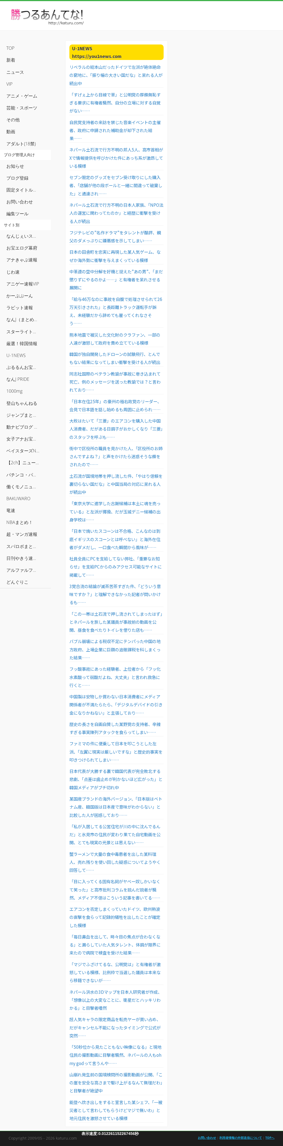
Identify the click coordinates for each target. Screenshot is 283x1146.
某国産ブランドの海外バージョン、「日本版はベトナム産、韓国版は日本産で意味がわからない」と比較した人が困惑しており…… (115, 807)
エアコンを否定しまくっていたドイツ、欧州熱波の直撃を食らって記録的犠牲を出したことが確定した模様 (114, 917)
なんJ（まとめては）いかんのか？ (28, 319)
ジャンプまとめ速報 (26, 415)
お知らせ (15, 166)
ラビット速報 (19, 308)
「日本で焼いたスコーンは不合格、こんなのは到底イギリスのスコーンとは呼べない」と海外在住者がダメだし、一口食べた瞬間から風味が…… (114, 539)
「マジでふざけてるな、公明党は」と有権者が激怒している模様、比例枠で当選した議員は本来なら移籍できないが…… (115, 972)
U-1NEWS (16, 355)
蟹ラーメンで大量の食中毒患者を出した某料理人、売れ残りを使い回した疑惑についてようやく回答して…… (115, 862)
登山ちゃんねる (21, 403)
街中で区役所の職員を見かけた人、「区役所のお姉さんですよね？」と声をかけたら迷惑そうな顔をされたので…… (116, 456)
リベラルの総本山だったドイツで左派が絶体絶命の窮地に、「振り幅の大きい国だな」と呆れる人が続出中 (116, 75)
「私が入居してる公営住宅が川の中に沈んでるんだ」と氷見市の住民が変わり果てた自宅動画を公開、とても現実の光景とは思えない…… (115, 834)
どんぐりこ (17, 582)
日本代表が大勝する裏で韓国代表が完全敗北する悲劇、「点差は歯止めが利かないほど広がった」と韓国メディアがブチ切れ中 (116, 779)
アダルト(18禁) (21, 144)
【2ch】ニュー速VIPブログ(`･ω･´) (28, 463)
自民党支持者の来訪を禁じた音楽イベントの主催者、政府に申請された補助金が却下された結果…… (115, 130)
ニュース (15, 72)
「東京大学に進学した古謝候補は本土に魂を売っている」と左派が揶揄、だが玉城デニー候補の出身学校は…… (115, 511)
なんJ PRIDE (17, 379)
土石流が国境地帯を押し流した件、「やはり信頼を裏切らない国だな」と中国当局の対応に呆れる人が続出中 (116, 484)
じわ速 (13, 272)
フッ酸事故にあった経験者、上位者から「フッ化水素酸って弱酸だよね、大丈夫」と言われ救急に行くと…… (115, 677)
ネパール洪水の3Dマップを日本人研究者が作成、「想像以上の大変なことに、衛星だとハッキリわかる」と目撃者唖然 (115, 1000)
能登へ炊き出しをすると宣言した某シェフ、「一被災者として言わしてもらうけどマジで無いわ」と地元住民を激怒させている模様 (115, 1110)
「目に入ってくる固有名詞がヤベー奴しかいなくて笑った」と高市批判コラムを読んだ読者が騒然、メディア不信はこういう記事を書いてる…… (114, 889)
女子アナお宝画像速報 (28, 439)
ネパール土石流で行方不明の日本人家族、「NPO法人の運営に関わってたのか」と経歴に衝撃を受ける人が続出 (116, 213)
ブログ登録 (17, 178)
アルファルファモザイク (28, 570)
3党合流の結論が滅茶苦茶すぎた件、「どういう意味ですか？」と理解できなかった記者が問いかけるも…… (115, 594)
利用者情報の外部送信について (240, 1137)
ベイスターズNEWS (25, 451)
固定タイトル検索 (24, 190)
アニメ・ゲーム (21, 96)
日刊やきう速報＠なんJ (28, 558)
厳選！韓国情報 (21, 343)
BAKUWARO (18, 498)
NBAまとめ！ (19, 522)
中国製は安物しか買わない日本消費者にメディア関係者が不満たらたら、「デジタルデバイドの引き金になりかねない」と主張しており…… (116, 704)
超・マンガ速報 (21, 534)
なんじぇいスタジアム (28, 236)
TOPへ (269, 1137)
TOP (10, 48)
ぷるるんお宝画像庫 (26, 367)
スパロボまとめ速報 (26, 546)
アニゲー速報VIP (22, 284)
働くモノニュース (24, 487)
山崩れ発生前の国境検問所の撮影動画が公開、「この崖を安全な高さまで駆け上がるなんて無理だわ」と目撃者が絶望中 (116, 1082)
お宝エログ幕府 (21, 248)
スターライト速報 (24, 332)
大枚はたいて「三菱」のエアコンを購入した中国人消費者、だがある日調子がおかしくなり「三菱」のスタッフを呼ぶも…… (116, 429)
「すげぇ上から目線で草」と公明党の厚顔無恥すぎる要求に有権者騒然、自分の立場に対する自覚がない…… (115, 102)
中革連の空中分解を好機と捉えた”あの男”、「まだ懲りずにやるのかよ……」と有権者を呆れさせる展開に (116, 279)
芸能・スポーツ (21, 108)
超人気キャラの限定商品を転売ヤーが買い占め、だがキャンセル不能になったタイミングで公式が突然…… (115, 1027)
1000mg (14, 391)
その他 (13, 120)
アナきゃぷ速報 (21, 260)
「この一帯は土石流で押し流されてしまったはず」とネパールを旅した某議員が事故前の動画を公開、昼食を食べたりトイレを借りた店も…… (115, 622)
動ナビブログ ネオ (24, 427)
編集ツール (17, 214)
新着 (10, 60)
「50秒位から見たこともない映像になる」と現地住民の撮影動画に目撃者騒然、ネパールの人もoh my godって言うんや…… (115, 1055)
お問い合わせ (19, 202)
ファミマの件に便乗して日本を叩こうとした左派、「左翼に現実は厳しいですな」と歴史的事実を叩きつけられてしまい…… (116, 751)
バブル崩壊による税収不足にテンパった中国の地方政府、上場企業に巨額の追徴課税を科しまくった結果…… (115, 649)
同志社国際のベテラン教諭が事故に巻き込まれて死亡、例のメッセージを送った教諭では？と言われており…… (115, 382)
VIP (9, 84)
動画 (10, 132)
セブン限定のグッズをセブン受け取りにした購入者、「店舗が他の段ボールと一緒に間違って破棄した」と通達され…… (115, 185)
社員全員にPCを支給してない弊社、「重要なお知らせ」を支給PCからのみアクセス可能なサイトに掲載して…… (115, 566)
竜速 (10, 510)
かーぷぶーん (19, 296)
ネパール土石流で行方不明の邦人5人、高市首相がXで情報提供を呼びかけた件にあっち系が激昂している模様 (116, 157)
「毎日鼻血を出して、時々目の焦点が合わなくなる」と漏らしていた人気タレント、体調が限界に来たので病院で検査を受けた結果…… (115, 944)
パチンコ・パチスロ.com (28, 475)
